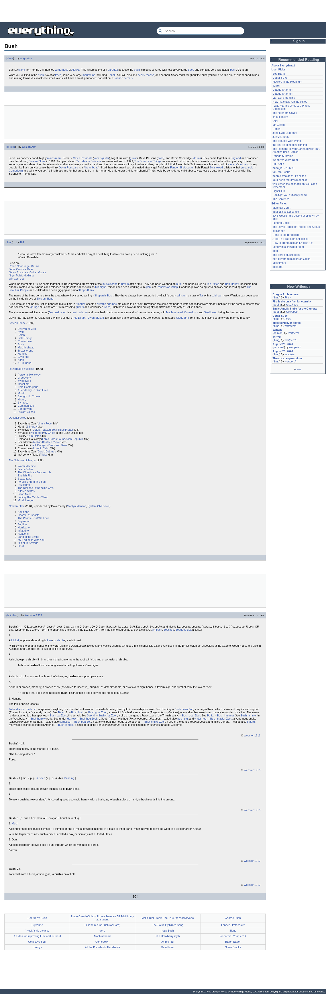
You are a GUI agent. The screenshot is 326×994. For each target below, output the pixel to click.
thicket (15, 640)
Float (21, 546)
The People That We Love (33, 518)
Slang (232, 930)
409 (22, 242)
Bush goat (94, 712)
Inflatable (23, 530)
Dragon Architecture (286, 294)
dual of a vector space (286, 211)
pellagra (278, 266)
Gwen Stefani (96, 317)
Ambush (157, 629)
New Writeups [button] (298, 286)
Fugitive (22, 524)
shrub (60, 640)
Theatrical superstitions (287, 358)
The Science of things (22, 460)
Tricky (43, 454)
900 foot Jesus (281, 172)
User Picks (278, 69)
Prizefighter (24, 484)
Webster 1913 (33, 615)
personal (278, 347)
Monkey (22, 353)
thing (9, 242)
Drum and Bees (57, 445)
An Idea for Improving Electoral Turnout (37, 936)
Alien (21, 360)
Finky (288, 297)
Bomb (21, 335)
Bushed (40, 778)
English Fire (25, 475)
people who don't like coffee (289, 176)
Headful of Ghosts (28, 515)
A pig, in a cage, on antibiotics (290, 238)
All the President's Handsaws (102, 947)
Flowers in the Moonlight (287, 81)
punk (179, 284)
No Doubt (79, 317)
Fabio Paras (49, 439)
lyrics (107, 307)
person (10, 146)
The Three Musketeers (286, 254)
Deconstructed (57, 312)
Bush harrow (38, 718)
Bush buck (77, 712)
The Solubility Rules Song (167, 925)
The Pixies (212, 284)
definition (12, 615)
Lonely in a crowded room (288, 246)
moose (150, 75)
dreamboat (91, 167)
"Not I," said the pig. (37, 930)
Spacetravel (25, 478)
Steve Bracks (233, 947)
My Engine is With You (31, 540)
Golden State (17, 506)
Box (189, 629)
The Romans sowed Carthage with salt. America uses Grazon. (296, 150)
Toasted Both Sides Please (57, 429)
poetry (277, 304)
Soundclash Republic (70, 439)
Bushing (69, 778)
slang (21, 69)
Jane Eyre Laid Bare (285, 132)
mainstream (54, 158)
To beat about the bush (22, 709)
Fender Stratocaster (182, 167)
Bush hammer (225, 715)
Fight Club (279, 191)
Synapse (23, 402)
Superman (24, 521)
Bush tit (62, 724)
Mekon (37, 442)
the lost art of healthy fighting (290, 144)
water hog (200, 718)
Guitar (33, 272)
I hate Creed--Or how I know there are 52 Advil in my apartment (102, 918)
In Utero (244, 164)
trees (191, 69)
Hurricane (24, 527)
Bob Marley (232, 284)
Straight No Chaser (29, 396)
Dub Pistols (34, 436)
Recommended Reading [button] (298, 60)
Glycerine (23, 356)
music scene (110, 284)
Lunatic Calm (41, 448)
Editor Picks (279, 203)
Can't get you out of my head (290, 195)
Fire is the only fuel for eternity (292, 301)
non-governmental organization (291, 258)
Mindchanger (26, 500)
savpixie (290, 354)
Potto (210, 715)
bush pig (182, 718)
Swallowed (216, 167)
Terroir (276, 85)
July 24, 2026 (281, 136)
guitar (105, 158)
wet (220, 295)
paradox (113, 69)
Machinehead (174, 312)
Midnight (100, 287)
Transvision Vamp (167, 287)
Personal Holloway (29, 374)
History (22, 399)
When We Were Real (285, 160)
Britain (125, 284)
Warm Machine (27, 466)
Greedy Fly (24, 377)
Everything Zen (27, 328)
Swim (21, 332)
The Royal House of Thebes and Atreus (296, 226)
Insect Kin (23, 384)
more (298, 369)
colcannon (279, 230)
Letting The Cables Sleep (33, 497)
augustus (26, 58)
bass (160, 158)
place (9, 58)
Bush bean (181, 709)
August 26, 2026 (283, 344)
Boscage (168, 629)
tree (49, 640)
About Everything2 (283, 65)
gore (102, 930)
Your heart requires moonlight (290, 180)
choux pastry (280, 116)
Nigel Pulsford (17, 275)
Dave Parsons (17, 269)
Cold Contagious (28, 387)
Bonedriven (25, 408)
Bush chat (104, 715)
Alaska (75, 69)
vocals (98, 158)
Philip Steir (36, 432)
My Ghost (49, 432)
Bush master (217, 718)
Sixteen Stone (37, 161)
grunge (112, 304)
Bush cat (55, 715)
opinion (278, 333)
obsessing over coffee (287, 322)
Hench (277, 128)
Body (21, 344)
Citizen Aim (29, 146)
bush (137, 69)
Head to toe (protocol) (286, 234)
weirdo (119, 78)
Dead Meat (24, 494)
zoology (37, 947)
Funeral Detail (281, 222)
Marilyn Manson (76, 506)
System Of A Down (99, 506)
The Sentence (281, 199)
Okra (275, 120)
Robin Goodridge (19, 266)
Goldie (37, 429)
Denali (112, 75)
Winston (14, 278)
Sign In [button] (299, 41)
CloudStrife (183, 317)
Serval (91, 715)
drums (197, 158)
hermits (128, 78)
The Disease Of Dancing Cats (35, 488)
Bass (30, 269)
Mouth (21, 393)
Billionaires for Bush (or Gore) (102, 925)
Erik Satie (278, 164)
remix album (79, 312)
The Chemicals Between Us (34, 472)
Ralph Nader (233, 941)
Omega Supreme (283, 156)
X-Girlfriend (24, 363)
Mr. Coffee (279, 124)
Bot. (191, 709)
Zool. (104, 712)
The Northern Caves (285, 112)
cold (214, 295)
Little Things (25, 338)
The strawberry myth (167, 936)
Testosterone (25, 350)
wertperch (291, 326)
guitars (80, 307)
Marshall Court (281, 207)
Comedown (16, 170)
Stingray (32, 426)
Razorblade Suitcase (88, 161)
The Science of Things (147, 161)
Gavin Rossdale (82, 158)
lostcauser (292, 311)
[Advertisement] (163, 11)
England (236, 158)
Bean (61, 712)
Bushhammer (249, 715)
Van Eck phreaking (284, 97)
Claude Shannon (283, 89)
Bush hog (85, 718)
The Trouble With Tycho (287, 140)
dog (22, 278)
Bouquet (180, 629)
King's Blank (86, 290)
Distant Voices (26, 412)
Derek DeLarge (46, 451)
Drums (35, 266)
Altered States (26, 491)
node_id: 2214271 (284, 168)
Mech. (15, 823)
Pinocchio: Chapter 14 (233, 936)
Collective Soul (37, 941)
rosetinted (292, 304)
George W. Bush (37, 918)
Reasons (23, 533)
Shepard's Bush (103, 295)
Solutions (23, 512)
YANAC (277, 330)
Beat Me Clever (51, 442)
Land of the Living (28, 536)
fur (201, 295)
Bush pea (80, 721)
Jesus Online (25, 469)
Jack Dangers (39, 445)
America (81, 304)
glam (148, 287)
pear (275, 250)
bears (141, 75)
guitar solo (247, 167)
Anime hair (167, 941)
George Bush (233, 918)
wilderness (61, 69)
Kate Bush (167, 930)
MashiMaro (279, 262)
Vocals (42, 272)
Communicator (26, 405)
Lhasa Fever (45, 423)
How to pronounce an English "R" (293, 242)
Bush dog (188, 715)
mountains (88, 75)
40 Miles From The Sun (32, 481)
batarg (251, 721)
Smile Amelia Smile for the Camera (295, 308)
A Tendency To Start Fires (33, 390)
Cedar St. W (280, 77)
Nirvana (232, 164)
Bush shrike (151, 721)
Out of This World (28, 543)
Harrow (71, 718)
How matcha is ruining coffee (290, 101)
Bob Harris (279, 73)
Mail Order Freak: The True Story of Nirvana (167, 918)
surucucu (65, 721)
